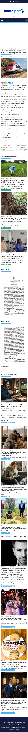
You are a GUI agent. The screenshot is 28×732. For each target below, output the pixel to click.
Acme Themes (15, 729)
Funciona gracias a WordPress (9, 727)
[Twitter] (11, 83)
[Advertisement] (14, 34)
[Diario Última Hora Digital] (2, 20)
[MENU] (26, 20)
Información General (6, 140)
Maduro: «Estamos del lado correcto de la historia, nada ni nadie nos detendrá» (21, 148)
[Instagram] (2, 83)
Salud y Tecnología (10, 422)
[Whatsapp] (5, 83)
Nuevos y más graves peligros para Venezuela (6, 147)
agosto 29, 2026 (5, 450)
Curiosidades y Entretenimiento (8, 586)
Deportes (3, 422)
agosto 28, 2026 (5, 525)
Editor (12, 56)
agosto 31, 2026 (5, 178)
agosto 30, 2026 (5, 216)
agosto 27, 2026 (5, 698)
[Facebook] (8, 83)
